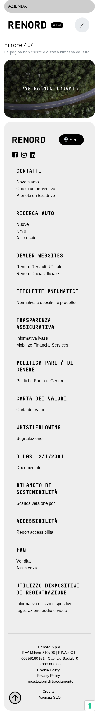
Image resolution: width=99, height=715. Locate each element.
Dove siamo (27, 182)
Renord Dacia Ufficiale (37, 273)
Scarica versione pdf (35, 503)
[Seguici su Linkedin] (32, 155)
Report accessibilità (34, 532)
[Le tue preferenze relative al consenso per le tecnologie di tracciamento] (90, 706)
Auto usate (26, 238)
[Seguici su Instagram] (24, 155)
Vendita (23, 561)
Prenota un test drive (35, 195)
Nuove (22, 224)
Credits (48, 692)
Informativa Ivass (32, 338)
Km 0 (21, 231)
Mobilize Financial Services (42, 345)
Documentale (28, 467)
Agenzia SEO (50, 697)
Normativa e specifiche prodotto (46, 302)
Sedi (58, 25)
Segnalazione (29, 438)
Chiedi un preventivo (35, 188)
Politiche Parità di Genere (40, 381)
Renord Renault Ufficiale (39, 266)
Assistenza (26, 568)
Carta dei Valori (30, 409)
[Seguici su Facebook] (15, 155)
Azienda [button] (17, 6)
